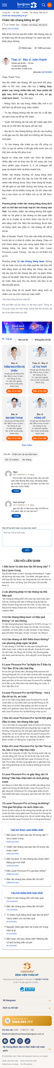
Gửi (27, 550)
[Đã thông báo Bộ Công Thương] (27, 991)
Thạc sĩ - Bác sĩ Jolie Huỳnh (29, 59)
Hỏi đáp (16, 12)
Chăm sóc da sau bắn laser (24, 454)
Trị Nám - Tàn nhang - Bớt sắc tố (35, 12)
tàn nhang (26, 459)
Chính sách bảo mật (10, 1061)
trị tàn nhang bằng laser (31, 261)
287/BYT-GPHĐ (41, 979)
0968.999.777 (22, 1022)
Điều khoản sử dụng (10, 1064)
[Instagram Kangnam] (20, 1041)
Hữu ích (23, 340)
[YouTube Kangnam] (13, 1041)
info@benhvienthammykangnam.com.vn (26, 1034)
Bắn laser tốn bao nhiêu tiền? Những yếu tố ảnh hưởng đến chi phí (27, 942)
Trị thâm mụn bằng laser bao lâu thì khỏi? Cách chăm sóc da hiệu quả (28, 918)
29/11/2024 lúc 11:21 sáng (23, 475)
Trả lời (8, 339)
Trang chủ (6, 12)
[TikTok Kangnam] (27, 1041)
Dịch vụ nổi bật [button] (10, 1007)
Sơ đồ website (26, 1064)
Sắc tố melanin (12, 459)
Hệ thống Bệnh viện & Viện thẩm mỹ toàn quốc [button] (24, 1049)
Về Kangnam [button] (9, 1000)
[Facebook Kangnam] (5, 1041)
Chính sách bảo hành (28, 1061)
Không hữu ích (42, 340)
